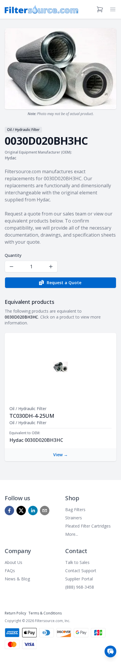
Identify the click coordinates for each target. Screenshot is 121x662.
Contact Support (80, 570)
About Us (13, 562)
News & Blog (17, 579)
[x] (21, 510)
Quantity (13, 255)
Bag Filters (75, 509)
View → (60, 454)
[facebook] (9, 510)
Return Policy (15, 613)
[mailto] (44, 510)
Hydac (10, 158)
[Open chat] (110, 651)
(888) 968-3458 (79, 587)
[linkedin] (33, 510)
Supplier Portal (79, 579)
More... (71, 534)
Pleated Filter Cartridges (88, 526)
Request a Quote (64, 282)
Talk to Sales (77, 562)
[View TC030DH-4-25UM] (60, 367)
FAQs (10, 570)
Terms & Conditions (45, 613)
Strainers (73, 517)
